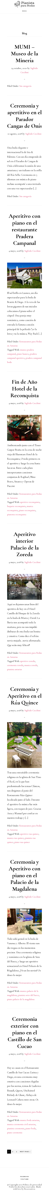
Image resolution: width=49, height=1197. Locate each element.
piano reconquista (27, 510)
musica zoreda (30, 665)
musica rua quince (15, 838)
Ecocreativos (29, 1189)
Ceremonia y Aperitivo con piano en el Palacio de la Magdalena (24, 875)
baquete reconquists (16, 506)
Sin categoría (25, 86)
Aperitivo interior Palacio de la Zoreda (24, 544)
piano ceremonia (14, 1132)
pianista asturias (14, 669)
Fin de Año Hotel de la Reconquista (24, 388)
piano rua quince (22, 842)
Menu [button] (24, 11)
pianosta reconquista (16, 514)
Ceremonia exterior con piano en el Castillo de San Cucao (25, 1033)
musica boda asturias (29, 1120)
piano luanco (23, 354)
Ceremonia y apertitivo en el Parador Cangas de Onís (24, 115)
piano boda (30, 1128)
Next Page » (25, 1151)
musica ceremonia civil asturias (21, 1124)
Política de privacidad (32, 1184)
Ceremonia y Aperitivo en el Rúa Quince (24, 696)
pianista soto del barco (28, 995)
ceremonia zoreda (15, 665)
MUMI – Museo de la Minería (24, 53)
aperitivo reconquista (30, 502)
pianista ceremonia (15, 1128)
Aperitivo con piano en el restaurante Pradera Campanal (24, 229)
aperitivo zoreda (27, 661)
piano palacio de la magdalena (20, 999)
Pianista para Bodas (24, 4)
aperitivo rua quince (29, 834)
